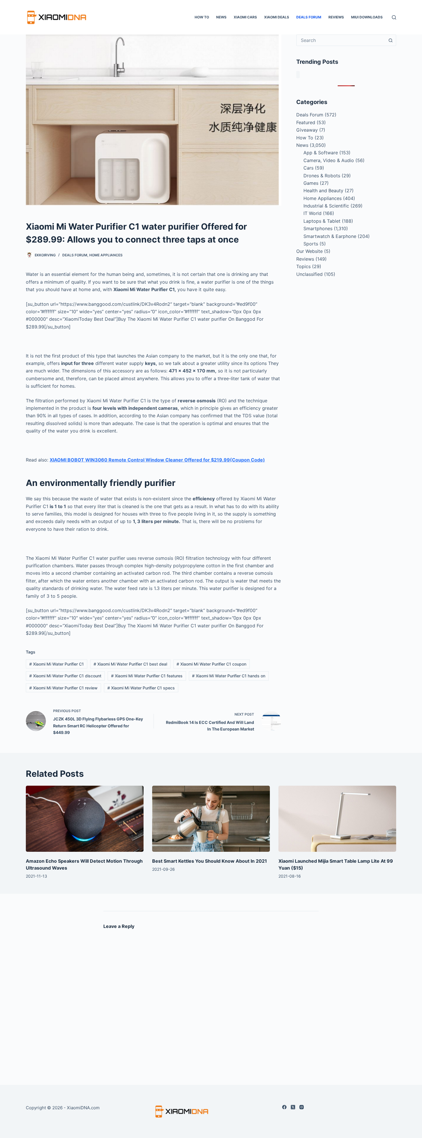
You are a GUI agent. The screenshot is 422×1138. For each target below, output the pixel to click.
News (221, 17)
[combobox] (341, 40)
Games (310, 183)
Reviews (336, 17)
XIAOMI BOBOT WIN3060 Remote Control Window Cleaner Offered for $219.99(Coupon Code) (157, 460)
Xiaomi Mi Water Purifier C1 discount (65, 675)
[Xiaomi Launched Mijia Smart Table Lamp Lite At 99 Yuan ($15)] (337, 819)
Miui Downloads (367, 17)
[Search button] (390, 40)
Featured (305, 122)
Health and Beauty (323, 190)
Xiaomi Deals (276, 17)
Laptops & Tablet (321, 221)
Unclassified (309, 274)
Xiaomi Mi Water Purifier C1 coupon (211, 664)
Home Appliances (106, 255)
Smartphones (317, 228)
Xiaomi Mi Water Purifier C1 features (147, 675)
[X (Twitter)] (293, 1107)
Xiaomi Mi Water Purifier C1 (56, 664)
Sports (310, 244)
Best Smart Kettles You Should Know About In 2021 (209, 861)
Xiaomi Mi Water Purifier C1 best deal (130, 664)
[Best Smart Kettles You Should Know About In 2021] (211, 819)
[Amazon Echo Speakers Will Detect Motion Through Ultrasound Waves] (85, 819)
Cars (308, 168)
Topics (303, 266)
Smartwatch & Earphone (329, 236)
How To (202, 17)
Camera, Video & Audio (328, 160)
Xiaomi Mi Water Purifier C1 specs (141, 687)
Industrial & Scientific (326, 206)
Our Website (309, 251)
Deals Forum (308, 17)
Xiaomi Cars (245, 17)
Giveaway (307, 130)
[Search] (394, 17)
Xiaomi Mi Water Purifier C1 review (63, 687)
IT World (312, 213)
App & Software (320, 152)
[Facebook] (284, 1107)
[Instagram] (301, 1107)
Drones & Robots (321, 175)
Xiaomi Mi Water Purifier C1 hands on (228, 675)
